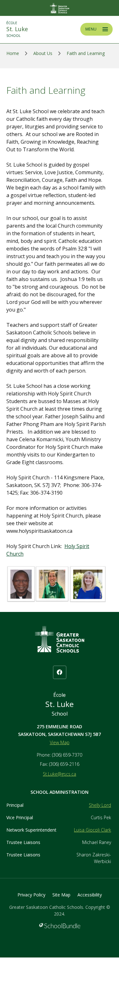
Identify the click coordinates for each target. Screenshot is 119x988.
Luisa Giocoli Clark (92, 830)
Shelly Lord (100, 805)
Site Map (61, 895)
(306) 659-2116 (64, 764)
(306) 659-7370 (67, 755)
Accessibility (89, 895)
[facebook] (59, 672)
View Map (59, 742)
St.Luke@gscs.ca (59, 774)
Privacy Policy (31, 895)
